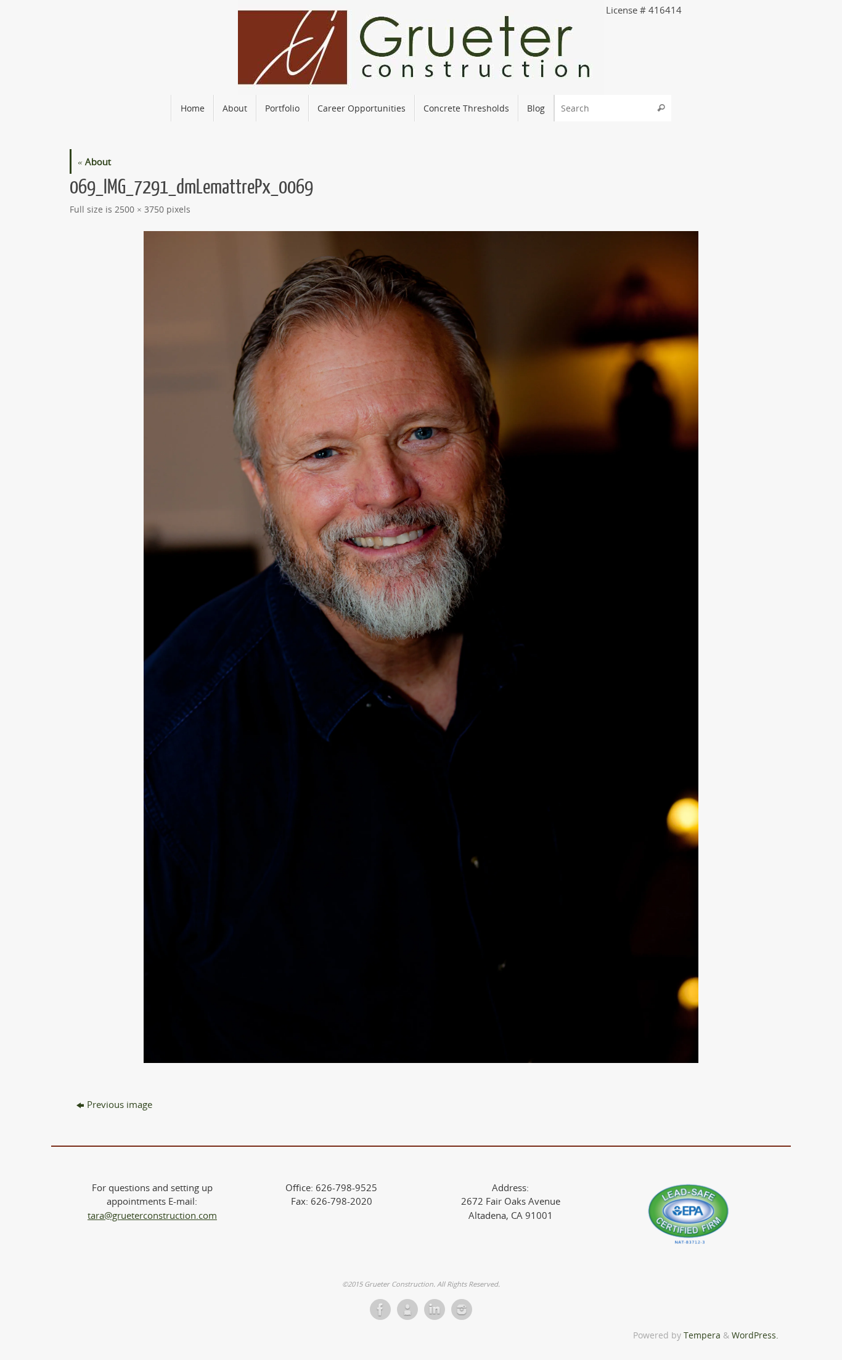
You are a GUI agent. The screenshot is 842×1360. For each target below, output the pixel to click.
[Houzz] (407, 1309)
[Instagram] (461, 1309)
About (94, 161)
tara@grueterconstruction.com (152, 1215)
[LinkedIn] (434, 1309)
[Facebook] (380, 1309)
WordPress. (755, 1335)
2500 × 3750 (139, 209)
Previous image (119, 1104)
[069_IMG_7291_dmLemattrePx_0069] (421, 647)
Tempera (702, 1335)
